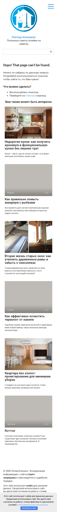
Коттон (10, 430)
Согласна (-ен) (29, 508)
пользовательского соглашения (32, 505)
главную (30, 95)
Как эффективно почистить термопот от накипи (25, 317)
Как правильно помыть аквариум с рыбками (22, 200)
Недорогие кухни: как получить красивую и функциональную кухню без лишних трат (27, 145)
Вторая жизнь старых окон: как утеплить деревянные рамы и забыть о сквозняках (28, 259)
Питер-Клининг (24, 37)
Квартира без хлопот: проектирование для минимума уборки (28, 376)
